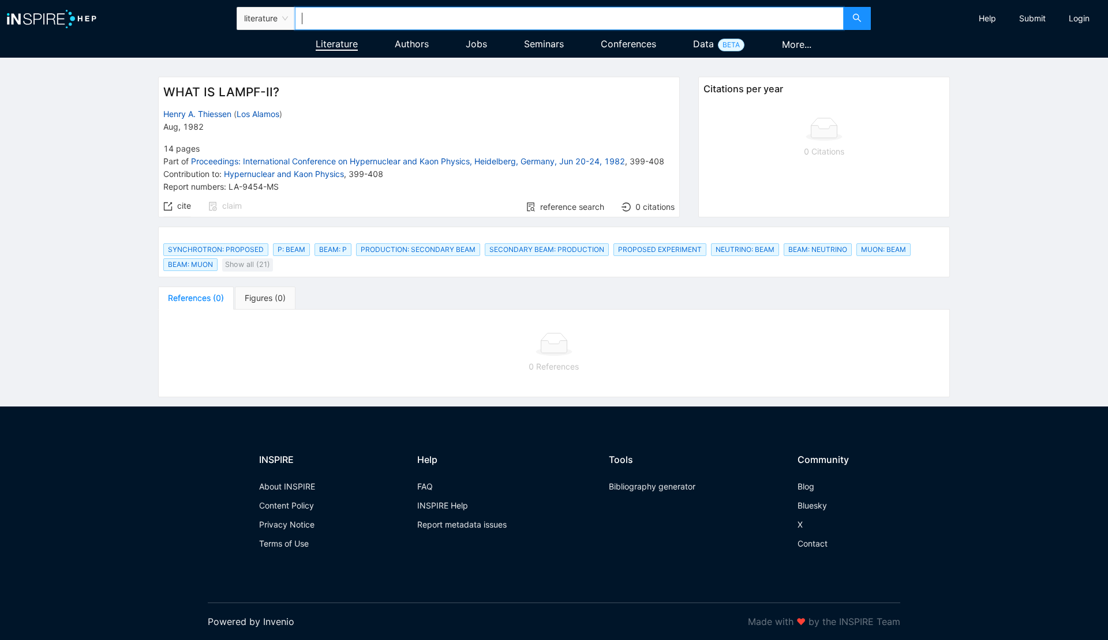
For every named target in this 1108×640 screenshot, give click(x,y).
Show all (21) (247, 264)
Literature (337, 44)
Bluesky (812, 505)
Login (1079, 18)
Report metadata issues (462, 524)
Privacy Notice (287, 524)
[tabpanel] (554, 353)
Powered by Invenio (251, 621)
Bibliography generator (652, 486)
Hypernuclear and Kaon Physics (284, 174)
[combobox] (569, 18)
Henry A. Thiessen (197, 114)
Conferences (628, 44)
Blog (806, 486)
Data (703, 44)
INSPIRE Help (442, 505)
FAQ (425, 486)
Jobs (476, 44)
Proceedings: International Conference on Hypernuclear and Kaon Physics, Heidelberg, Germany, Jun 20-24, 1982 (408, 161)
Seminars (544, 44)
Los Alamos (258, 114)
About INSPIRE (287, 486)
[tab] (196, 298)
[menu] (991, 18)
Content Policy (286, 505)
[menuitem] (987, 18)
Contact (813, 543)
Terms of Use (284, 543)
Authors (412, 44)
